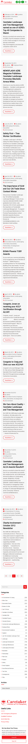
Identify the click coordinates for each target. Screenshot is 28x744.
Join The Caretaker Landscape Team (11, 636)
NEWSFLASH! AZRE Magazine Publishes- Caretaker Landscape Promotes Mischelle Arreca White (12, 76)
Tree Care (4, 671)
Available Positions (6, 716)
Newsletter (6, 128)
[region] (14, 735)
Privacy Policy (5, 722)
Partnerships (6, 246)
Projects (4, 659)
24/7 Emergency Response (9, 713)
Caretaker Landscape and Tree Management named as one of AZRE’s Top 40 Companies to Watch (13, 27)
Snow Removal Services (8, 668)
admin (21, 14)
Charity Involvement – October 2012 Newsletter (13, 525)
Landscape (4, 639)
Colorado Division (6, 621)
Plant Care (4, 656)
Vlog (3, 677)
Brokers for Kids (6, 606)
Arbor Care (4, 600)
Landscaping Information (12, 126)
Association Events (10, 241)
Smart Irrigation (6, 665)
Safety (3, 662)
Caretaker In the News (11, 16)
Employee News (18, 65)
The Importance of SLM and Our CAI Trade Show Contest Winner (14, 189)
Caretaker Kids (5, 615)
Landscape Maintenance (8, 644)
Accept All (14, 737)
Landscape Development (8, 641)
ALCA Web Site (5, 719)
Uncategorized (15, 246)
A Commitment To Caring (12, 511)
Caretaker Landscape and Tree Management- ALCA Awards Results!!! (13, 464)
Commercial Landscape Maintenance (11, 624)
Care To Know (5, 609)
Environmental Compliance (8, 630)
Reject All (14, 741)
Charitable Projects (6, 618)
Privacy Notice (23, 734)
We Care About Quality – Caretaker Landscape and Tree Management (14, 407)
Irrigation (4, 633)
